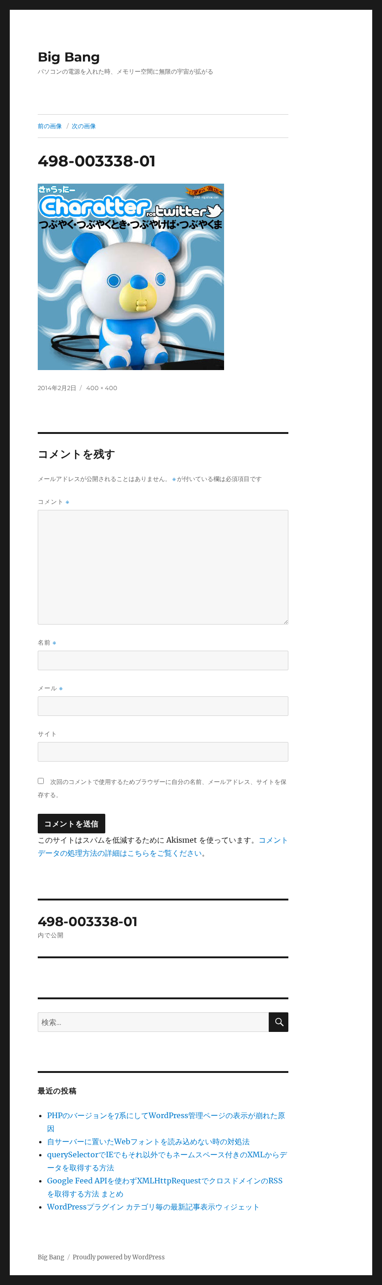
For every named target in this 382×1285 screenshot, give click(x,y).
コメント (53, 502)
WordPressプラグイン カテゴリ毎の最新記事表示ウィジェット (153, 1206)
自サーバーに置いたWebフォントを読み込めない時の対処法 (148, 1141)
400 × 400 (101, 388)
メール (50, 688)
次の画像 (84, 126)
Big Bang (69, 57)
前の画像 (50, 126)
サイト (47, 733)
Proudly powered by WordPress (119, 1257)
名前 (47, 642)
